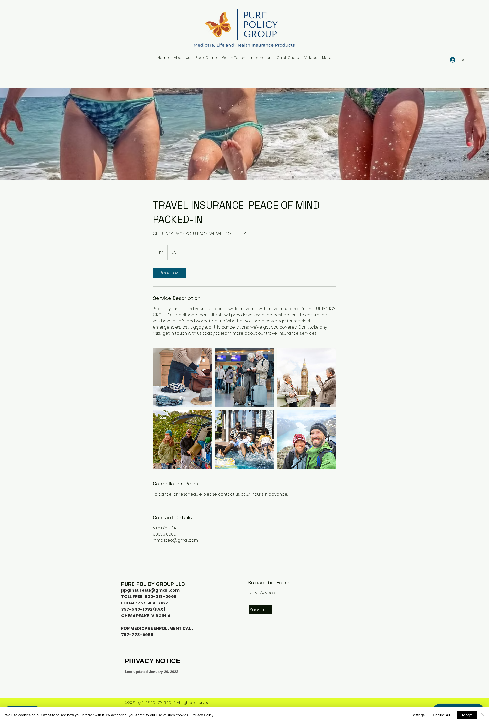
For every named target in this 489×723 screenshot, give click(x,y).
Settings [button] (418, 714)
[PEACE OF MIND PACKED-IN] (182, 377)
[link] (169, 273)
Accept (466, 714)
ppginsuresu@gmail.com (150, 590)
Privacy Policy (202, 714)
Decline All (441, 714)
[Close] (483, 715)
